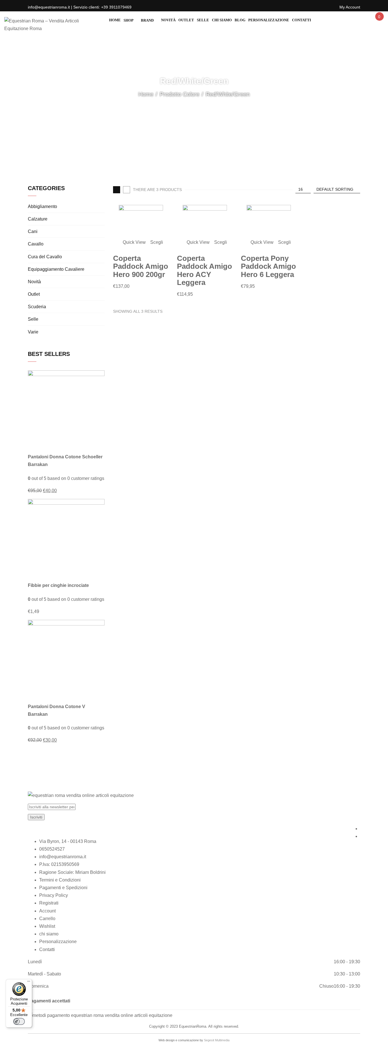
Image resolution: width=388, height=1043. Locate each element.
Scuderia (37, 306)
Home (145, 94)
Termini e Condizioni (60, 880)
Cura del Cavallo (45, 256)
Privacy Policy (53, 895)
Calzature (37, 219)
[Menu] (28, 982)
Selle (33, 319)
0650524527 (52, 849)
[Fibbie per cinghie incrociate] (66, 536)
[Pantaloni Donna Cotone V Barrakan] (66, 657)
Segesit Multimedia (217, 1040)
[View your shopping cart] (379, 21)
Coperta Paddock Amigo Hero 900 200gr (140, 266)
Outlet (34, 294)
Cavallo (35, 244)
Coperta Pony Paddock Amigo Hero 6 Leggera (268, 266)
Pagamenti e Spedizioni (63, 887)
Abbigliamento (42, 206)
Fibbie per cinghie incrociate (58, 585)
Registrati (49, 903)
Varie (33, 332)
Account (47, 910)
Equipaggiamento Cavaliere (56, 269)
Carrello (47, 918)
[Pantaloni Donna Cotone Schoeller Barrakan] (66, 408)
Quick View (135, 242)
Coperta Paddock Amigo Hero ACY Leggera (204, 270)
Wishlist (47, 926)
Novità (34, 281)
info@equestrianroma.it (62, 856)
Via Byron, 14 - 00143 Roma (67, 841)
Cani (32, 231)
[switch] (19, 1021)
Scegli (156, 242)
